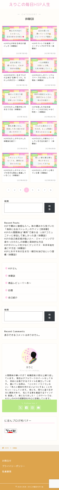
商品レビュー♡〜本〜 (19, 283)
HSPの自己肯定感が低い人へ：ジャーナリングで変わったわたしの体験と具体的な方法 (29, 240)
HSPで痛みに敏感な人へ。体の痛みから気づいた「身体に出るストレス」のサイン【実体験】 (29, 227)
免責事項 (6, 471)
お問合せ (6, 460)
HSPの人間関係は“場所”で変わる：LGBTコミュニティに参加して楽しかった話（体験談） (28, 234)
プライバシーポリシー (13, 466)
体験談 (11, 275)
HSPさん (12, 268)
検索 (6, 201)
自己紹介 (12, 297)
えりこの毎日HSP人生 (29, 4)
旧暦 (10, 290)
